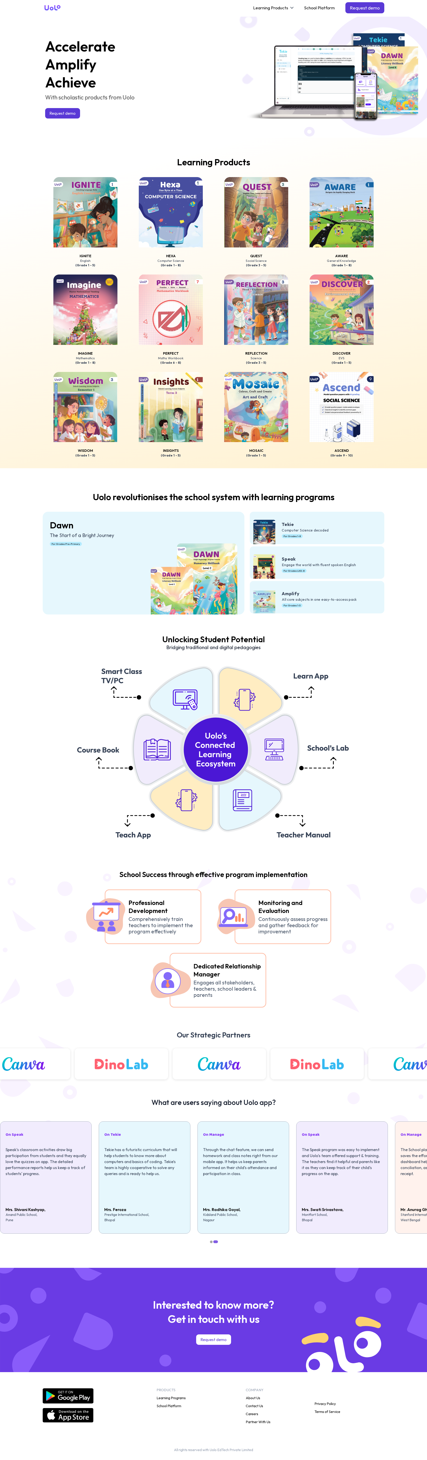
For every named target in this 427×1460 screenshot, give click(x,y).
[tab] (211, 1241)
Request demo (365, 8)
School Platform (319, 7)
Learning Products (270, 7)
